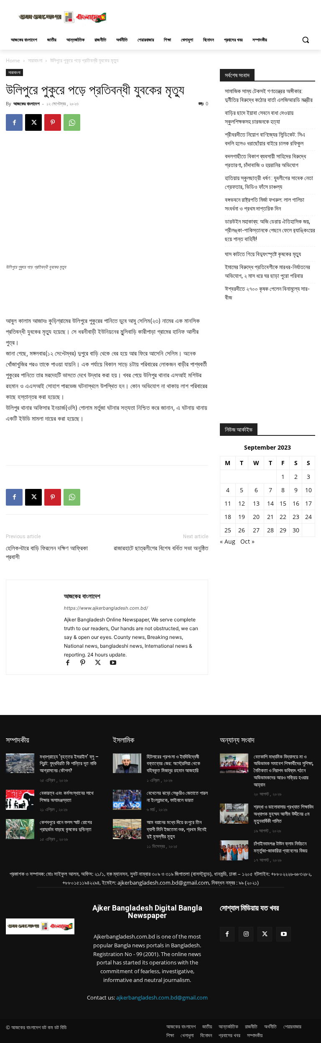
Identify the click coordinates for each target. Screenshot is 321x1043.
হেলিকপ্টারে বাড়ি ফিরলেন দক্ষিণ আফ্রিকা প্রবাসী (47, 552)
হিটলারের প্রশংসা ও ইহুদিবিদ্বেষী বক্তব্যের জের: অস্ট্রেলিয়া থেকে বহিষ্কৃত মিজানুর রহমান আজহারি (173, 764)
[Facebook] (14, 122)
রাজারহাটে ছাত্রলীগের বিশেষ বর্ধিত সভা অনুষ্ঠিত (161, 548)
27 (256, 530)
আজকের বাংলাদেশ (26, 103)
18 (227, 517)
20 (256, 517)
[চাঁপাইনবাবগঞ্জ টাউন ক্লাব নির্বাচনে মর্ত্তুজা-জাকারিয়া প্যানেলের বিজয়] (234, 850)
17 (308, 503)
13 (256, 503)
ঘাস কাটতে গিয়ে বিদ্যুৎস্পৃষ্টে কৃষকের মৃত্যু (263, 254)
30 (296, 530)
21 (270, 517)
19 (241, 517)
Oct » (247, 541)
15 (283, 503)
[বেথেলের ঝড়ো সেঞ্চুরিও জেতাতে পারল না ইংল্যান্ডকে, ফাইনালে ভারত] (127, 800)
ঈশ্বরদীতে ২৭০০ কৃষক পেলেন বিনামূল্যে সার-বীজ (267, 293)
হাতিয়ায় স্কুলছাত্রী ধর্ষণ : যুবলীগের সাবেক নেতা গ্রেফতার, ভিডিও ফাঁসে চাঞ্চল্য (269, 182)
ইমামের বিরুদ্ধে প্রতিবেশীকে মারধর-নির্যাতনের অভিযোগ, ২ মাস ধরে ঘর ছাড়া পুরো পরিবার (267, 271)
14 (270, 503)
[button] (305, 40)
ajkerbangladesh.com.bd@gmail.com (162, 997)
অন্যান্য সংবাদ (237, 739)
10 (308, 490)
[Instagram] (246, 934)
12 (241, 503)
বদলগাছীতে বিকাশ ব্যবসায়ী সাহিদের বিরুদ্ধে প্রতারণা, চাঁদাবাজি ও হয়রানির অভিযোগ (265, 160)
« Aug (227, 541)
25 (227, 530)
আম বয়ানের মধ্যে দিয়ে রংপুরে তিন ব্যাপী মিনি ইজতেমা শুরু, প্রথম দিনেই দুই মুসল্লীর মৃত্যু (176, 829)
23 (296, 517)
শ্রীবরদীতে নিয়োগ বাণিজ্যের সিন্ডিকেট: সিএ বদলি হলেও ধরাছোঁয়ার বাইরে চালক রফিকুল (265, 139)
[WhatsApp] (72, 122)
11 (227, 503)
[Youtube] (116, 663)
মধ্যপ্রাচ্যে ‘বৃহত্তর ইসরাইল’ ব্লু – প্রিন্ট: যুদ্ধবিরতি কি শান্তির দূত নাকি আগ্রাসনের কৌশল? (69, 764)
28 (270, 530)
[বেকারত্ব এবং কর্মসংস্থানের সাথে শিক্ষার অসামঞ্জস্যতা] (20, 800)
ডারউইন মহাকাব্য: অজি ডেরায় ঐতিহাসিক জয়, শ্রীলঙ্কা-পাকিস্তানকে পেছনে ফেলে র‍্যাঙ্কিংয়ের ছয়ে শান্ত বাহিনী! (270, 230)
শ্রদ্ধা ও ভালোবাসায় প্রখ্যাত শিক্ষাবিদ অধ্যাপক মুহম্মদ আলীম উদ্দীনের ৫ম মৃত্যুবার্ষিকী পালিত (283, 814)
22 (283, 517)
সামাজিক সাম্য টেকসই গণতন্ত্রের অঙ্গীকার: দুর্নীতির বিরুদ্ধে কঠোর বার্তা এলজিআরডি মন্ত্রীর (269, 95)
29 (283, 530)
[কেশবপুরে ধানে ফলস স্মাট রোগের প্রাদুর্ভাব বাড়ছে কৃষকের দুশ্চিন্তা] (20, 829)
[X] (33, 122)
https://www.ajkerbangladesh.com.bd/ (106, 608)
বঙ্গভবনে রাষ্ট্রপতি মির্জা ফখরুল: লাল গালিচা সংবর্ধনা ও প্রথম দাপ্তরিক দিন (264, 204)
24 (308, 517)
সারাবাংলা (35, 60)
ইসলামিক (123, 739)
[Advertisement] (217, 16)
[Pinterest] (52, 122)
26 (241, 530)
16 (296, 503)
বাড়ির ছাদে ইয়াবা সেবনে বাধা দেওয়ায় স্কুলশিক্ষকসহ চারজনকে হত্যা (259, 117)
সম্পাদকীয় (17, 739)
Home (13, 60)
